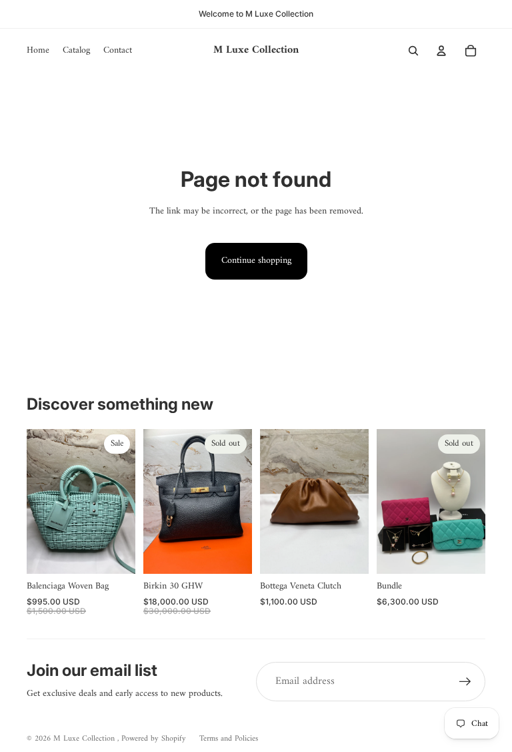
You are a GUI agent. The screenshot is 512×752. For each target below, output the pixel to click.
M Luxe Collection (85, 739)
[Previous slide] (37, 501)
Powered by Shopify (153, 739)
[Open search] (413, 50)
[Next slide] (125, 501)
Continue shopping (256, 260)
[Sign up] (465, 682)
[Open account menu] (441, 50)
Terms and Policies (228, 739)
